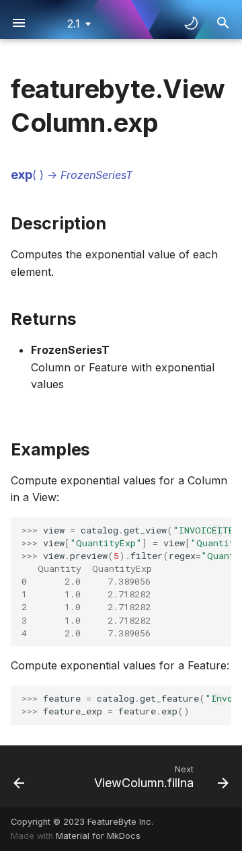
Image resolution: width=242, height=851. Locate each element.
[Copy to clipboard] (218, 531)
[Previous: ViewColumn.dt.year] (19, 776)
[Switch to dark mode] (190, 22)
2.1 (73, 23)
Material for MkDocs (98, 836)
